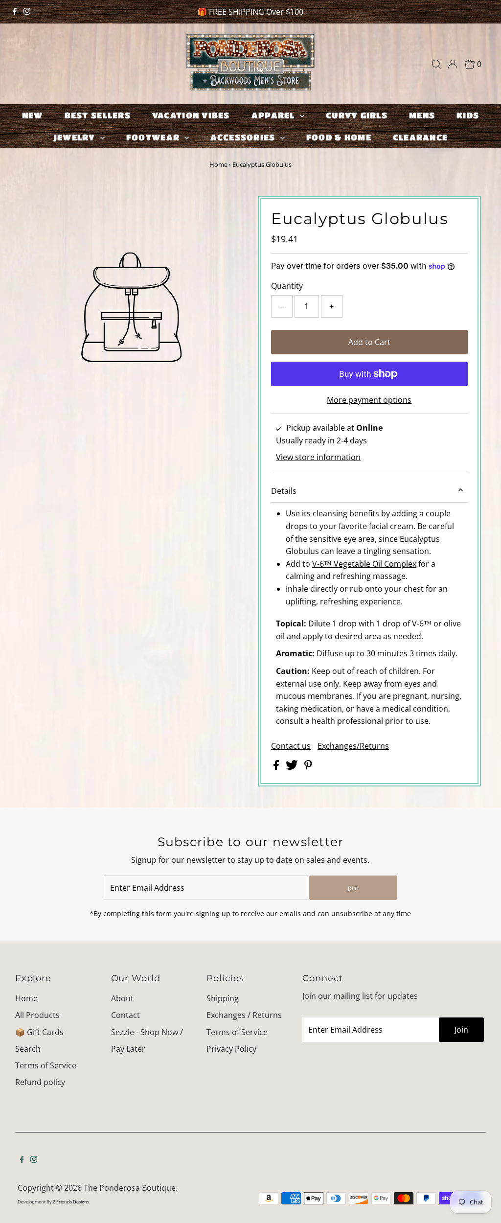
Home (218, 164)
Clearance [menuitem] (420, 137)
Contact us (291, 746)
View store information (318, 457)
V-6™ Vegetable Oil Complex (364, 563)
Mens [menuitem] (422, 115)
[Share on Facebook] (277, 766)
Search (28, 1048)
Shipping (222, 998)
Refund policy (40, 1082)
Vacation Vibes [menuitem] (191, 115)
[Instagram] (27, 11)
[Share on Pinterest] (308, 766)
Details (283, 490)
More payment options (369, 399)
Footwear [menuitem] (154, 137)
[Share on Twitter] (293, 766)
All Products (37, 1015)
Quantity (287, 285)
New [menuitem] (32, 115)
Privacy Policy (231, 1048)
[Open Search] (436, 64)
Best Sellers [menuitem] (98, 115)
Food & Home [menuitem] (338, 137)
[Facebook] (14, 11)
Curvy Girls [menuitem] (356, 115)
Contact (125, 1015)
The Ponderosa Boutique (130, 1187)
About (122, 998)
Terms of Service (45, 1065)
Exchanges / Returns (244, 1015)
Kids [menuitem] (467, 115)
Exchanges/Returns (353, 746)
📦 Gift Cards (39, 1032)
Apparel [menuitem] (274, 115)
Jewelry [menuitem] (75, 137)
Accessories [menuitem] (243, 137)
